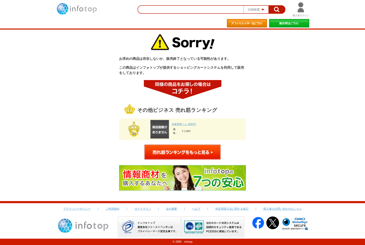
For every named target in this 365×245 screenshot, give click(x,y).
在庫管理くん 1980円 (184, 124)
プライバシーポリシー (77, 208)
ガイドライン (143, 208)
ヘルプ (196, 208)
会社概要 (171, 208)
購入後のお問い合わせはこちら (282, 208)
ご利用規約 (112, 208)
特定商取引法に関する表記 (231, 208)
